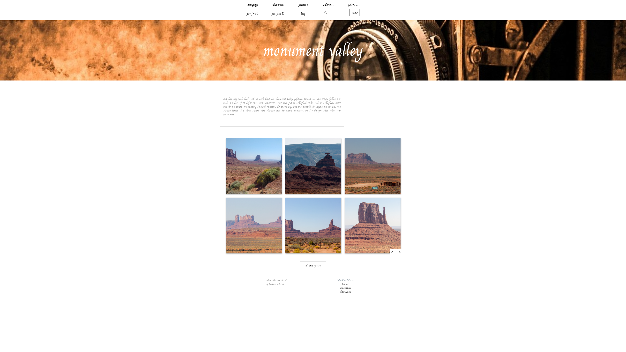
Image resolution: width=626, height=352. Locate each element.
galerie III (354, 4)
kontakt (345, 284)
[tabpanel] (282, 107)
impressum (345, 288)
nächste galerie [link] (313, 265)
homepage (252, 4)
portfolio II (278, 13)
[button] (253, 166)
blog (303, 13)
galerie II (328, 4)
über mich (278, 4)
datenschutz (345, 292)
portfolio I (252, 13)
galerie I (303, 4)
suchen (354, 12)
